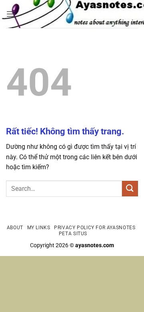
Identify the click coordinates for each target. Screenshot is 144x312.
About (15, 227)
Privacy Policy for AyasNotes (94, 227)
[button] (11, 14)
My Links (38, 227)
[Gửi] (130, 188)
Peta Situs (73, 233)
